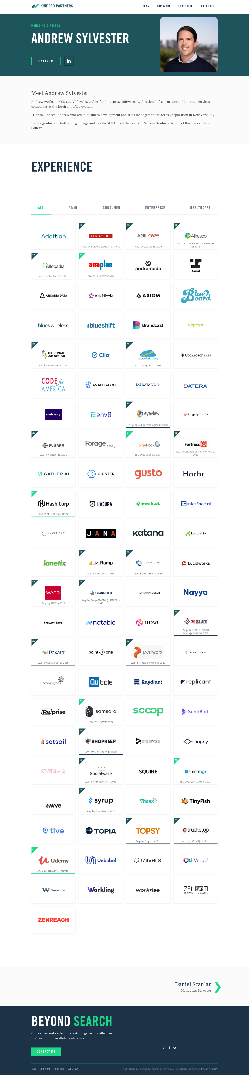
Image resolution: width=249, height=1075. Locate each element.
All (41, 208)
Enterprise (155, 208)
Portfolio (185, 6)
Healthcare (200, 208)
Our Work (164, 6)
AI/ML (73, 208)
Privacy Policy (209, 1068)
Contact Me (46, 61)
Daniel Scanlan (193, 986)
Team (146, 6)
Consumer (111, 208)
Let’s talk (207, 6)
